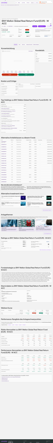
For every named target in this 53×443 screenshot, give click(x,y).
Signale (49, 26)
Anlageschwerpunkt (29, 44)
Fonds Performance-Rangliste (46, 322)
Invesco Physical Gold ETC (5, 113)
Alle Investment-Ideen (47, 210)
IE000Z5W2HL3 (3, 170)
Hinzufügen (35, 26)
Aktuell (19, 2)
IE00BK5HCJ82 (3, 163)
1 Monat (9, 324)
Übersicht (15, 44)
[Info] (50, 35)
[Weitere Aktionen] (51, 313)
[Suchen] (37, 2)
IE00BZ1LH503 (3, 153)
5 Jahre (20, 324)
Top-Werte (37, 442)
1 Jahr (13, 324)
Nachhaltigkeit (36, 44)
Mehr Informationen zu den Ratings (45, 249)
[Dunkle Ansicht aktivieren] (5, 0)
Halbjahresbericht (4, 378)
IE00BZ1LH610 (3, 156)
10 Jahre (24, 324)
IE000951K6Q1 (3, 167)
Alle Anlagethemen (47, 233)
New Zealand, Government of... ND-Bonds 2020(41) (9, 128)
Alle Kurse (23, 44)
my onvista (23, 2)
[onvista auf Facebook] (9, 442)
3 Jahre (16, 324)
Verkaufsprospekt (4, 379)
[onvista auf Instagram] (12, 442)
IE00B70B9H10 (3, 141)
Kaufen (27, 32)
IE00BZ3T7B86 (3, 160)
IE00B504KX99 (3, 179)
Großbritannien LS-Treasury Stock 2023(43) (8, 125)
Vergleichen (41, 26)
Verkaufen (27, 29)
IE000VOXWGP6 (4, 177)
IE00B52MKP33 (3, 151)
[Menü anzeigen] (16, 3)
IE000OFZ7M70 (3, 165)
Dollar (31, 442)
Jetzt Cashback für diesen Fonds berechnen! (40, 29)
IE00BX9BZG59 (3, 181)
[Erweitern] (45, 26)
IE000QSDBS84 (3, 174)
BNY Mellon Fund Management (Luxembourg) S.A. (21, 26)
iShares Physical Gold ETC (5, 108)
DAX (24, 442)
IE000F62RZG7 (3, 172)
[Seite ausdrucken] (50, 24)
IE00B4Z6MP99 (3, 149)
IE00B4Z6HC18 (3, 144)
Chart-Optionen (31, 51)
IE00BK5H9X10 (3, 158)
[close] (51, 1)
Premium (28, 2)
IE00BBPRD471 (3, 146)
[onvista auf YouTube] (10, 442)
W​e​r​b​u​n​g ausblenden (34, 11)
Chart (19, 44)
